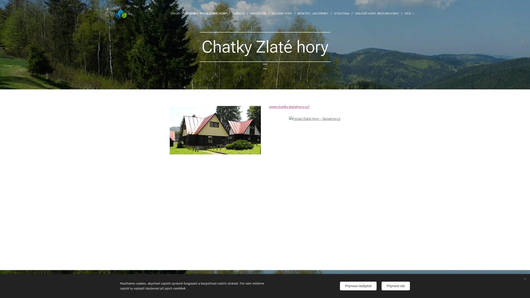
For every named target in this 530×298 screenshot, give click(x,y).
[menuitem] (176, 13)
